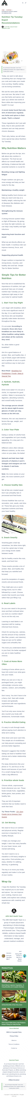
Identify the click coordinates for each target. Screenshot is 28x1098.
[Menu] (25, 2)
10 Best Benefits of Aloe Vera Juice (12, 1004)
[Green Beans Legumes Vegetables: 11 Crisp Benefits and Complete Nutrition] (14, 977)
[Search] (22, 2)
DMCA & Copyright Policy (14, 1032)
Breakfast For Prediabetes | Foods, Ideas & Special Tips (12, 373)
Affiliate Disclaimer (13, 1080)
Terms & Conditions (14, 1044)
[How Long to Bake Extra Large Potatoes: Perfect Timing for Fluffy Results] (14, 1014)
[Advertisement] (14, 40)
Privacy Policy (14, 1036)
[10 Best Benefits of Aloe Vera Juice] (14, 996)
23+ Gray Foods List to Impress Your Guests (12, 814)
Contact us (14, 1048)
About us (14, 1040)
